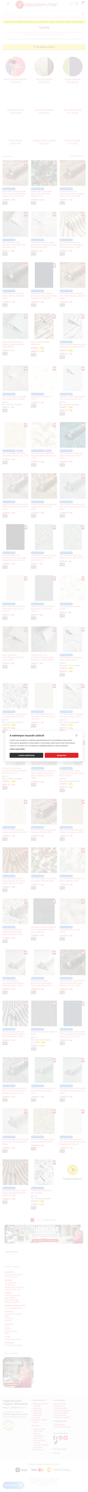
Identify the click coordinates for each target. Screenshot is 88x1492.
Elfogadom (61, 755)
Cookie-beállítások (26, 755)
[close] (76, 735)
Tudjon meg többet (17, 749)
